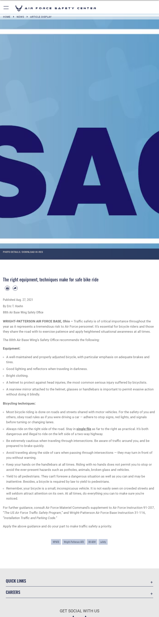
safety (103, 542)
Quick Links (16, 581)
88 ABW (92, 542)
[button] (6, 8)
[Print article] (7, 288)
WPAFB (56, 542)
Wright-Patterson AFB (74, 542)
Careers (13, 592)
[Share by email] (15, 288)
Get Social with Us (79, 611)
